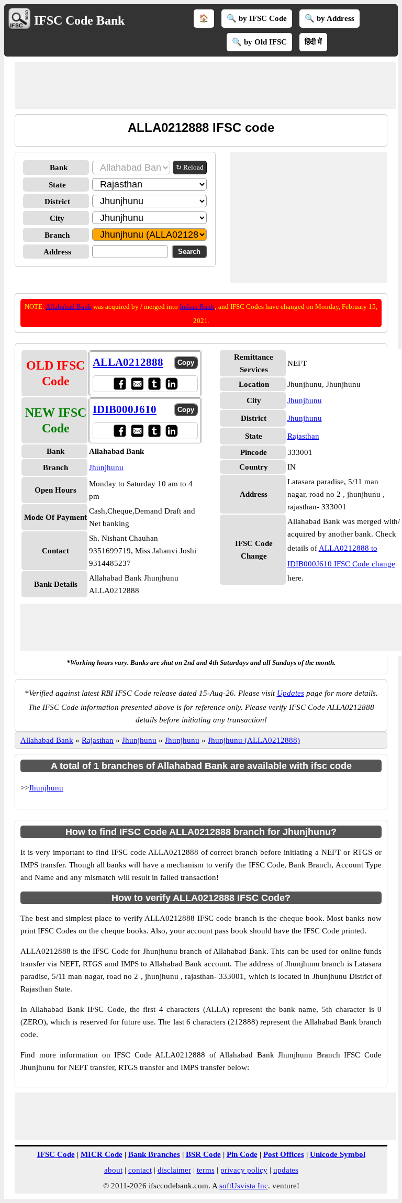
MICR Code (101, 1154)
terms (206, 1170)
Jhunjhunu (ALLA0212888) (254, 740)
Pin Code (242, 1154)
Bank (59, 167)
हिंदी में (313, 42)
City (57, 218)
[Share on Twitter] (154, 383)
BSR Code (203, 1154)
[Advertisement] (205, 85)
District (57, 201)
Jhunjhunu (106, 467)
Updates (290, 693)
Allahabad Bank (69, 306)
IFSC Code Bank (79, 20)
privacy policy (243, 1170)
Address (57, 252)
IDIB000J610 (125, 409)
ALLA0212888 (128, 362)
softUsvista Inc (243, 1186)
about (113, 1170)
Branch (57, 235)
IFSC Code (56, 1154)
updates (285, 1170)
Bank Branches (154, 1154)
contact (140, 1170)
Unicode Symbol (337, 1154)
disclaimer (174, 1170)
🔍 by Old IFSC (259, 42)
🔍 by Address (329, 18)
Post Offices (283, 1154)
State (57, 185)
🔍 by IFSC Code (257, 18)
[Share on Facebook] (119, 383)
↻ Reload (190, 167)
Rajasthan (303, 436)
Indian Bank (197, 306)
